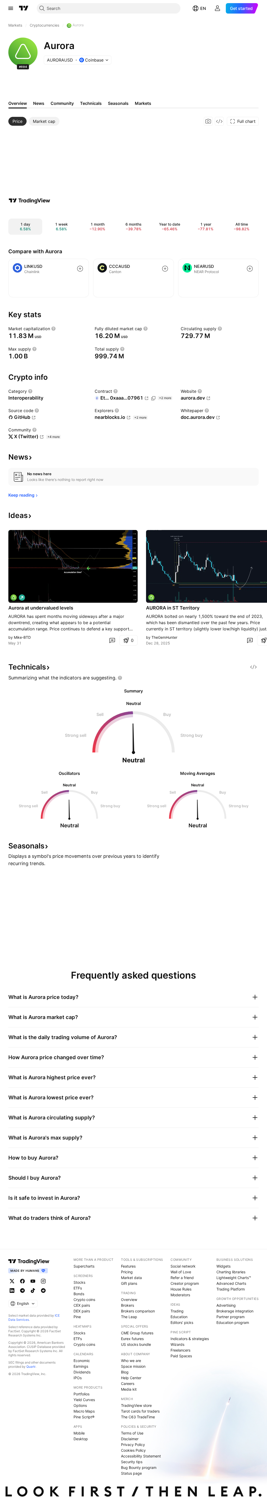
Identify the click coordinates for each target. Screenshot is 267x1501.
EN (203, 8)
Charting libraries (230, 1272)
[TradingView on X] (12, 1281)
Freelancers (180, 1350)
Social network (183, 1266)
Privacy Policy (133, 1444)
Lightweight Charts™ (233, 1277)
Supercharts (84, 1266)
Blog (125, 1372)
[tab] (17, 121)
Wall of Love (181, 1272)
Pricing (127, 1272)
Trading (177, 1311)
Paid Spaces (181, 1356)
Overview (129, 1299)
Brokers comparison (138, 1311)
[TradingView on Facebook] (22, 1281)
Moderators (180, 1295)
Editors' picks (182, 1322)
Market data (131, 1277)
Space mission (133, 1366)
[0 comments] (112, 640)
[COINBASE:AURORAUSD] (13, 597)
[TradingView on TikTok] (33, 1290)
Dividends (82, 1372)
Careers (127, 1383)
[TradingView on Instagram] (43, 1281)
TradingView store (136, 1405)
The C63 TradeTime (138, 1417)
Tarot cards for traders (140, 1411)
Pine (77, 1317)
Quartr (30, 1367)
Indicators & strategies (190, 1338)
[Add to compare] (80, 268)
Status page (131, 1473)
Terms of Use (132, 1433)
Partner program (230, 1317)
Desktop (81, 1439)
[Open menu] (10, 8)
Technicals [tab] (91, 103)
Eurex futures (132, 1338)
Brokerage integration (234, 1311)
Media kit (129, 1389)
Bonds (79, 1294)
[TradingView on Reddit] (43, 1290)
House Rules (181, 1289)
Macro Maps (84, 1411)
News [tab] (38, 103)
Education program (232, 1322)
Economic (82, 1360)
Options (80, 1405)
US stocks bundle (136, 1344)
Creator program (185, 1283)
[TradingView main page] (23, 8)
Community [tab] (62, 103)
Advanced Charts (231, 1283)
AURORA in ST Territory (172, 608)
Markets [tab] (143, 103)
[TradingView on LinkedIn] (12, 1290)
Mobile (79, 1433)
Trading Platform (230, 1289)
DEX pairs (82, 1311)
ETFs (78, 1288)
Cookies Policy (133, 1450)
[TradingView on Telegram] (22, 1290)
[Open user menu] (217, 8)
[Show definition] (53, 328)
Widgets (223, 1266)
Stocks (79, 1282)
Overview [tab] (17, 103)
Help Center (131, 1378)
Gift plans (129, 1283)
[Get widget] (219, 121)
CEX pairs (82, 1305)
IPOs (78, 1378)
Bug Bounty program (138, 1467)
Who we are (131, 1360)
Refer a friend (182, 1277)
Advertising (226, 1305)
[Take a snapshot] (208, 121)
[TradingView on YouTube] (33, 1281)
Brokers (127, 1305)
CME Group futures (137, 1333)
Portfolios (81, 1394)
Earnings (81, 1366)
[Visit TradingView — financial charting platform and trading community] (29, 200)
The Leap (129, 1317)
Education (179, 1317)
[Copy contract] (153, 398)
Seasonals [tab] (118, 103)
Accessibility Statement (141, 1456)
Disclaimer (129, 1439)
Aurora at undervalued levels (40, 608)
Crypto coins (84, 1299)
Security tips (131, 1462)
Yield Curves (84, 1399)
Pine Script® (84, 1417)
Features (128, 1266)
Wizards (177, 1344)
